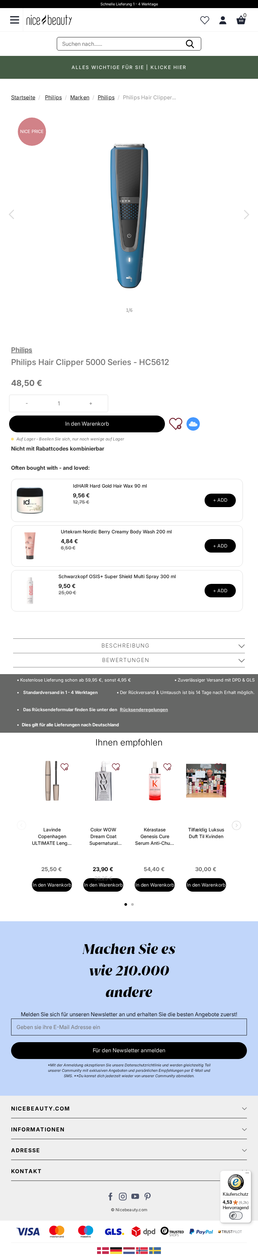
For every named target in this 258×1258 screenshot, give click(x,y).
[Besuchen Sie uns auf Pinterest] (147, 1198)
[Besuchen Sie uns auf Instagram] (122, 1198)
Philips (53, 97)
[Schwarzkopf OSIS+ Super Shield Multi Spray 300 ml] (29, 590)
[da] (103, 1250)
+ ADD (220, 500)
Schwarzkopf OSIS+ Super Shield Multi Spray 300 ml (117, 576)
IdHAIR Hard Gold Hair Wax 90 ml (110, 486)
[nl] (129, 1250)
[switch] (236, 1216)
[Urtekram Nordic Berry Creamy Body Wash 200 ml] (29, 545)
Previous (12, 215)
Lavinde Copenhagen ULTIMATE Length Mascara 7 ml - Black (52, 837)
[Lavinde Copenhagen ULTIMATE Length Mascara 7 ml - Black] (52, 781)
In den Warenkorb (87, 423)
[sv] (155, 1250)
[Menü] (247, 1174)
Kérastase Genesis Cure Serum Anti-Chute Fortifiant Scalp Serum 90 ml (154, 837)
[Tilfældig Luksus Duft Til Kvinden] (206, 781)
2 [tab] (133, 904)
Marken (79, 97)
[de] (116, 1250)
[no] (142, 1250)
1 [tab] (126, 904)
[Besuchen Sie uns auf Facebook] (110, 1198)
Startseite (23, 97)
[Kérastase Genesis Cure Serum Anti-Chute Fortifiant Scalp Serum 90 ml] (155, 781)
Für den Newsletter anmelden (129, 1050)
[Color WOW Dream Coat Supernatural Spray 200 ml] (103, 781)
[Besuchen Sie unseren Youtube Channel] (135, 1198)
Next (245, 215)
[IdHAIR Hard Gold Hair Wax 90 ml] (29, 499)
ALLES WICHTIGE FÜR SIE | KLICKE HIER (129, 67)
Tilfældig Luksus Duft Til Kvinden (206, 833)
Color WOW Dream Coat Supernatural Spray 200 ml (103, 837)
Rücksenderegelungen (144, 709)
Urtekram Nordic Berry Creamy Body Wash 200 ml (116, 531)
